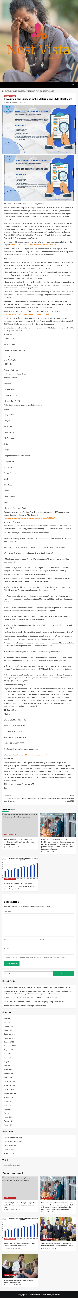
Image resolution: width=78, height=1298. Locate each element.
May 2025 (7, 1062)
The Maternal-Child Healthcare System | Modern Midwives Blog (26, 1006)
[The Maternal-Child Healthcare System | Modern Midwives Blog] (20, 1266)
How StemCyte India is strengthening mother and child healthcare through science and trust (19, 841)
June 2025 (7, 1058)
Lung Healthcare (10, 1146)
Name (6, 939)
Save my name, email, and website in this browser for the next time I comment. (35, 957)
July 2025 (7, 1054)
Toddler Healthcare (10, 96)
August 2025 (8, 1050)
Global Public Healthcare (13, 1142)
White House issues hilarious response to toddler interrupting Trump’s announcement (34, 1002)
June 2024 (7, 1105)
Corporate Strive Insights (11, 1165)
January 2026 (8, 1030)
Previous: (21, 798)
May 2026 (7, 1018)
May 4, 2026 (14, 847)
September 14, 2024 (17, 102)
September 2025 (10, 1046)
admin (7, 102)
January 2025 (8, 1077)
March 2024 (8, 1117)
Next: (57, 798)
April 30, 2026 (14, 1285)
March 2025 (8, 1069)
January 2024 (8, 1125)
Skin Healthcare (9, 1150)
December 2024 (9, 1081)
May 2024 (7, 1109)
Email (42, 939)
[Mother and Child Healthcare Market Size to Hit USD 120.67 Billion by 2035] (20, 869)
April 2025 (7, 1066)
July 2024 (7, 1101)
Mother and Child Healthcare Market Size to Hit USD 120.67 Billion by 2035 (30, 998)
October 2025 (9, 1042)
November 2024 (9, 1085)
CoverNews (45, 1295)
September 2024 (10, 1093)
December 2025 (9, 1034)
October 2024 (9, 1089)
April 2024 (7, 1113)
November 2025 (9, 1038)
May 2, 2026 (14, 889)
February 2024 (9, 1121)
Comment (8, 912)
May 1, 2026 (51, 1248)
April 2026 (7, 1022)
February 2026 (9, 1026)
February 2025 (9, 1073)
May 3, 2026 (51, 852)
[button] (4, 84)
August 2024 (8, 1097)
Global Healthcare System (13, 1137)
